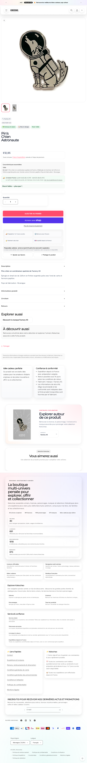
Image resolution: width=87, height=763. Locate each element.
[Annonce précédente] (6, 2)
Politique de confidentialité (16, 685)
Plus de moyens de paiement (33, 226)
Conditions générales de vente (18, 670)
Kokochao (19, 749)
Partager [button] (6, 346)
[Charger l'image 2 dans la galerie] (14, 108)
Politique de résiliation (19, 758)
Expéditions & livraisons (15, 660)
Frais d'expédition (19, 157)
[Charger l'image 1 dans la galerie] (5, 108)
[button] (82, 10)
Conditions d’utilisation (58, 752)
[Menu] (6, 10)
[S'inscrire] (59, 709)
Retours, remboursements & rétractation (21, 665)
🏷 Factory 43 (6, 119)
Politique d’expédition (19, 755)
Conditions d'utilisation (15, 680)
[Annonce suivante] (81, 2)
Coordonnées (32, 755)
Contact (10, 655)
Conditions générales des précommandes (22, 675)
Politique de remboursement (21, 752)
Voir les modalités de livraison (53, 180)
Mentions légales (13, 690)
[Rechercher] (71, 10)
